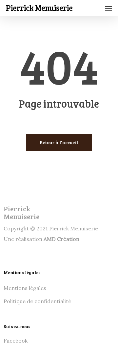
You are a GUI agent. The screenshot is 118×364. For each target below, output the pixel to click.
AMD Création (61, 239)
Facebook (16, 340)
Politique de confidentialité (37, 301)
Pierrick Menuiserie (39, 8)
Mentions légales (25, 288)
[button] (108, 8)
